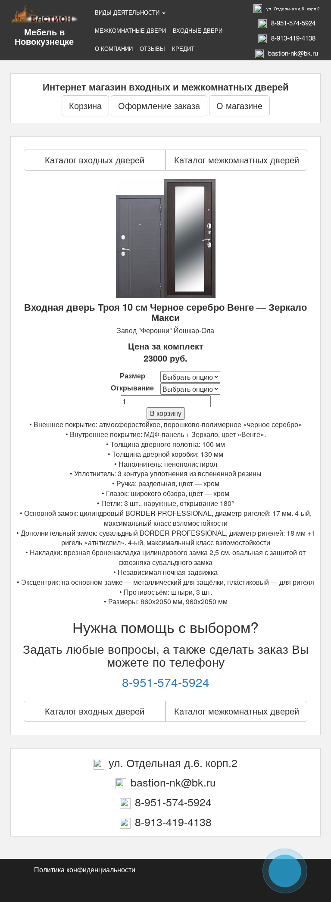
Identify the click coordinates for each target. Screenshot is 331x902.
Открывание (132, 388)
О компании (114, 48)
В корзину (165, 413)
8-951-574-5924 (165, 681)
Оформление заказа (159, 105)
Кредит (183, 48)
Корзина (85, 105)
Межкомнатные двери (130, 30)
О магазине (239, 105)
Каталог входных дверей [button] (94, 159)
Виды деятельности (128, 12)
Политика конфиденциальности (84, 869)
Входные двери (197, 30)
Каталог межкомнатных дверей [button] (236, 159)
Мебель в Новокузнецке (44, 36)
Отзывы (152, 48)
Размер (132, 376)
